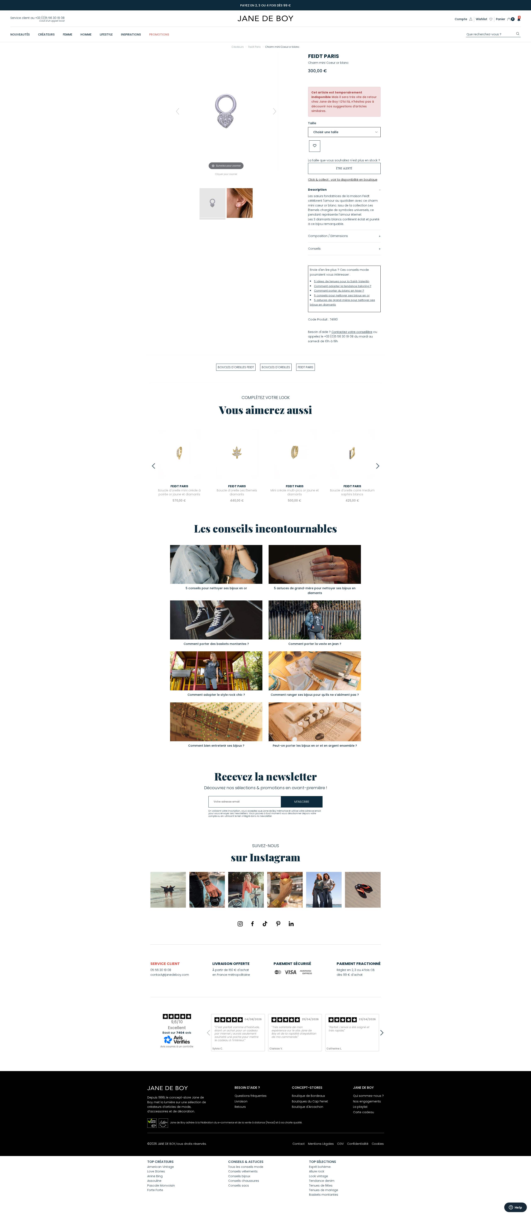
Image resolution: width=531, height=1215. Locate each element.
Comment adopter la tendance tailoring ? (342, 286)
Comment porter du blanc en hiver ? (339, 290)
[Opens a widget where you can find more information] (515, 1208)
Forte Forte (155, 1190)
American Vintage (160, 1167)
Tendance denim (321, 1181)
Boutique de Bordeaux (308, 1096)
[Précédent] (177, 111)
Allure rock (316, 1171)
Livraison (241, 1101)
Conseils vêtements (243, 1171)
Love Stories (156, 1171)
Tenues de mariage (323, 1190)
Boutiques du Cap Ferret (310, 1101)
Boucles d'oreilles (276, 367)
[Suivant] (274, 111)
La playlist (360, 1107)
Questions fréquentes (251, 1096)
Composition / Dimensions (328, 236)
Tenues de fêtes (320, 1185)
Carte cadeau (363, 1112)
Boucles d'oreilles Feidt (236, 367)
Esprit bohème (320, 1167)
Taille (312, 123)
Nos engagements (367, 1101)
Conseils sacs (238, 1185)
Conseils (314, 249)
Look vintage (318, 1176)
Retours (240, 1107)
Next (376, 466)
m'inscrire (301, 802)
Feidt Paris (323, 56)
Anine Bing (155, 1176)
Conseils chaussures (243, 1181)
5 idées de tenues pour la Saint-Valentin (341, 281)
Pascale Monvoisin (161, 1185)
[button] (518, 19)
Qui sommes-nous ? (368, 1096)
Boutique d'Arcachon (307, 1107)
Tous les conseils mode (245, 1167)
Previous (154, 466)
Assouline (154, 1181)
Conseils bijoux (239, 1176)
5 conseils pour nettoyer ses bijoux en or (342, 295)
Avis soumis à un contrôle (176, 1046)
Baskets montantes (323, 1195)
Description (317, 190)
